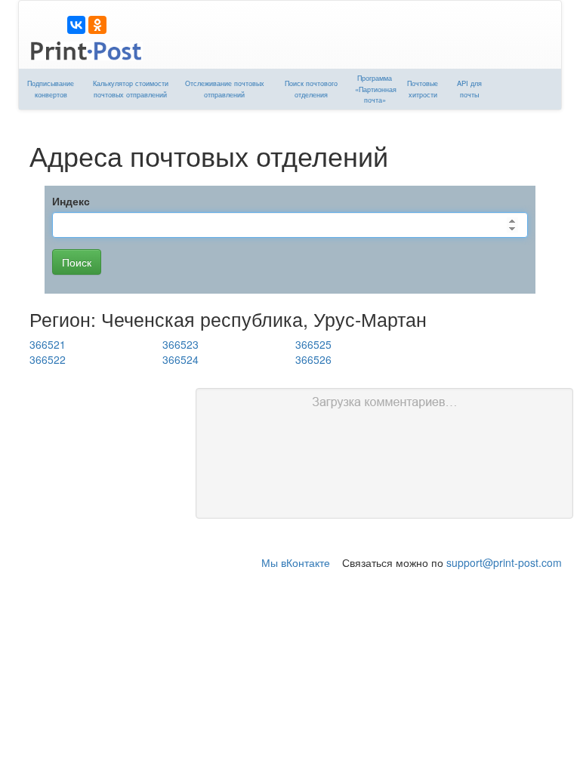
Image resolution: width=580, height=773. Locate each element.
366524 (180, 359)
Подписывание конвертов (50, 89)
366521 (47, 344)
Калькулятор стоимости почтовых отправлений (130, 89)
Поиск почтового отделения (311, 89)
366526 (313, 359)
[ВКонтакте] (76, 25)
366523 (180, 344)
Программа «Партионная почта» (375, 88)
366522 (47, 359)
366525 (313, 344)
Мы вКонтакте (295, 562)
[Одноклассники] (97, 25)
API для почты (469, 89)
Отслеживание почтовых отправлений (224, 89)
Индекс (71, 200)
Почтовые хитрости (422, 89)
